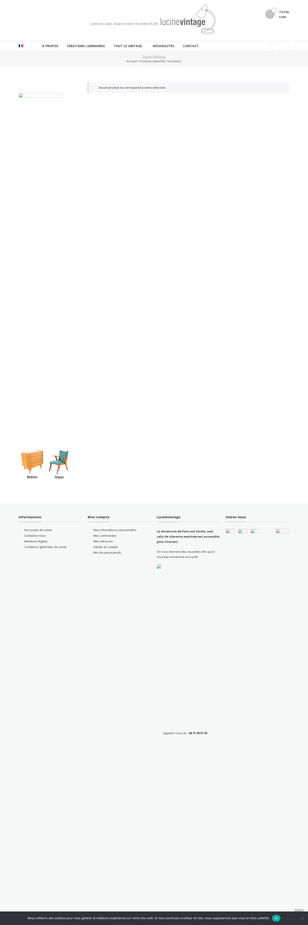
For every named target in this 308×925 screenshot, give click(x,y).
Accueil (131, 61)
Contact (191, 46)
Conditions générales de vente (45, 547)
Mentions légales (36, 541)
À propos (50, 46)
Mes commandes (105, 536)
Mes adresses (103, 541)
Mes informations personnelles (114, 530)
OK (276, 918)
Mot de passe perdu (107, 552)
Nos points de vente (38, 530)
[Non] (302, 918)
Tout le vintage (127, 46)
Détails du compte (105, 547)
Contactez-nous (35, 536)
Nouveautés (163, 46)
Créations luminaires (86, 46)
